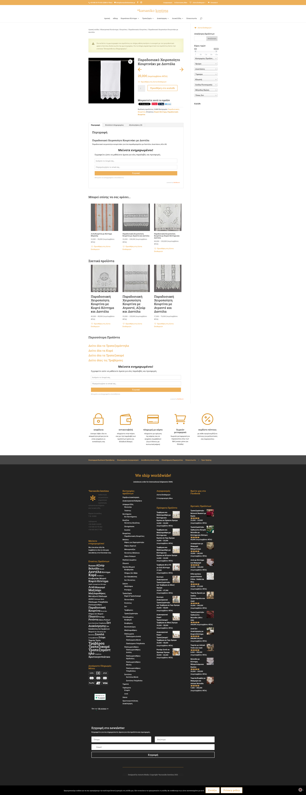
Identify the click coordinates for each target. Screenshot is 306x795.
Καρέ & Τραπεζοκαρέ (132, 596)
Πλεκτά (126, 563)
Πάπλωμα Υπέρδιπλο (98, 602)
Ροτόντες (128, 603)
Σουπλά (99, 634)
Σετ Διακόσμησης (99, 624)
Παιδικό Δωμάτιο (129, 560)
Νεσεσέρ (128, 507)
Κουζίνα (126, 520)
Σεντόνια (127, 674)
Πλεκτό (93, 616)
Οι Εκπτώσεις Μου (180, 2)
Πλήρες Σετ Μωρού (95, 614)
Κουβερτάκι (129, 569)
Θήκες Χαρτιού (130, 546)
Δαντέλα (94, 572)
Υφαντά (126, 684)
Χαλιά (125, 697)
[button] (130, 61)
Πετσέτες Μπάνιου (132, 553)
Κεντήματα (127, 514)
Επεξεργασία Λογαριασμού (128, 460)
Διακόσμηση (162, 18)
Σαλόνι (125, 583)
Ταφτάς (91, 640)
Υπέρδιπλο (98, 654)
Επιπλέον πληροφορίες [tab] (114, 125)
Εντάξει (212, 790)
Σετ (125, 606)
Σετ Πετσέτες (99, 632)
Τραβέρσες (128, 610)
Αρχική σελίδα (93, 29)
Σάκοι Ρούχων (130, 556)
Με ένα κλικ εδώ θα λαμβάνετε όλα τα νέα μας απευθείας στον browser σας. (99, 550)
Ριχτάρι (101, 617)
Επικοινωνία (191, 18)
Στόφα (102, 637)
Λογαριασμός (167, 2)
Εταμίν (127, 690)
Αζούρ (100, 565)
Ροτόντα (93, 619)
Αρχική (107, 18)
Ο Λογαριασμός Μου (165, 498)
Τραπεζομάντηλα (131, 613)
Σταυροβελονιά (93, 638)
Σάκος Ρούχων (104, 620)
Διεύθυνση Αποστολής (150, 460)
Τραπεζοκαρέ (99, 646)
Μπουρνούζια (129, 549)
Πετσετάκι (104, 611)
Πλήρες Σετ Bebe (130, 573)
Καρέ (109, 350)
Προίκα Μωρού (129, 567)
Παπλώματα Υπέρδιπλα (135, 643)
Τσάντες (127, 510)
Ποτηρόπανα (129, 526)
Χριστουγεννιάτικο (99, 656)
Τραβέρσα (96, 643)
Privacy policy (231, 790)
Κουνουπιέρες (130, 627)
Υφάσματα (127, 687)
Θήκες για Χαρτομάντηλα (134, 542)
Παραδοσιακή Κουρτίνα (97, 609)
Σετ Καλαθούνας (130, 576)
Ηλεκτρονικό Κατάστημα (109, 29)
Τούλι (98, 640)
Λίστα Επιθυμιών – (199, 2)
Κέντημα (106, 572)
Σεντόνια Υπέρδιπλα (99, 623)
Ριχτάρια (127, 590)
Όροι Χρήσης (206, 460)
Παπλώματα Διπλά (133, 636)
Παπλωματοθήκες (131, 647)
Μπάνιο (126, 539)
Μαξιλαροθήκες (97, 593)
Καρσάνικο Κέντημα (129, 18)
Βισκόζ (102, 569)
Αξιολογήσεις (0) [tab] (135, 125)
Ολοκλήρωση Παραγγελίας (172, 460)
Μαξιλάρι (94, 590)
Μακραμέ (100, 587)
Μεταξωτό (93, 596)
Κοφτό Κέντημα (160, 112)
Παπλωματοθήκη (95, 605)
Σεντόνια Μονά (132, 677)
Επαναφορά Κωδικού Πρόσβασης (101, 460)
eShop (115, 18)
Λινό (91, 587)
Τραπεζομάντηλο (99, 651)
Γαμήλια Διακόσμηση (131, 497)
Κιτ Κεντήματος (130, 516)
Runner (92, 565)
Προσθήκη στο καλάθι (162, 88)
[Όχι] (303, 790)
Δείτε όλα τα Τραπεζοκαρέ (106, 355)
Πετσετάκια (129, 599)
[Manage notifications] (300, 790)
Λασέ (90, 584)
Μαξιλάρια (128, 586)
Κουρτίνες (123, 29)
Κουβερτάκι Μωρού (97, 578)
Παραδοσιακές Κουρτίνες (137, 29)
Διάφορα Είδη (128, 504)
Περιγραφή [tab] (95, 125)
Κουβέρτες (128, 623)
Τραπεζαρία (147, 18)
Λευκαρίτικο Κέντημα (99, 584)
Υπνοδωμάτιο (128, 617)
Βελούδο (93, 568)
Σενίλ (90, 623)
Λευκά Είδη (176, 18)
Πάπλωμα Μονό (99, 599)
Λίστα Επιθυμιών (163, 495)
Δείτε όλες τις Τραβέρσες (105, 360)
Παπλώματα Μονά (133, 640)
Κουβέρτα (100, 575)
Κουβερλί (128, 620)
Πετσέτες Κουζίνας (132, 523)
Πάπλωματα (129, 634)
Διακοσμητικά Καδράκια (132, 501)
